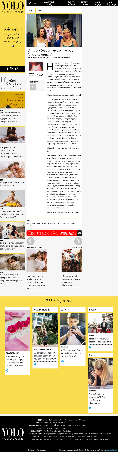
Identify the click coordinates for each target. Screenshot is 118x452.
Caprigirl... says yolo (71, 439)
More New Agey (91, 436)
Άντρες (45, 420)
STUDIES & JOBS (35, 434)
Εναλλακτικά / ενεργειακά (58, 436)
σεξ (38, 223)
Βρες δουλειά (62, 434)
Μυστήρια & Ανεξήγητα (76, 436)
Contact (43, 450)
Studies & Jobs (85, 3)
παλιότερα (31, 226)
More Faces (63, 428)
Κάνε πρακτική (73, 434)
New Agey (98, 3)
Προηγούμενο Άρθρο (34, 247)
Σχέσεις (51, 420)
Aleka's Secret (108, 439)
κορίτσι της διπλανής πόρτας (36, 76)
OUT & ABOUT (36, 431)
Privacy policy (33, 450)
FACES (39, 428)
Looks (37, 3)
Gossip (45, 428)
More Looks (60, 423)
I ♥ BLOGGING (36, 439)
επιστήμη (51, 223)
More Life (82, 420)
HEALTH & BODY (35, 425)
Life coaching (63, 420)
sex (34, 223)
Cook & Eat (53, 431)
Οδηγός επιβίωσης (49, 434)
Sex (39, 11)
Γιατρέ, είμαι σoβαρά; (63, 425)
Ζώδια (45, 436)
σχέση (59, 223)
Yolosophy (84, 439)
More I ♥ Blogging (95, 439)
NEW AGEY (37, 437)
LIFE (39, 420)
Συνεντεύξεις (53, 428)
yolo (29, 223)
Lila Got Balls (48, 439)
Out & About (71, 3)
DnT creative (89, 450)
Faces (61, 3)
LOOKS (38, 423)
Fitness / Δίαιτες (49, 425)
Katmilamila (58, 439)
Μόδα (45, 423)
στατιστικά (71, 223)
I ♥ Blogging (110, 3)
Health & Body (49, 3)
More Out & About (65, 431)
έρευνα (43, 223)
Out (44, 431)
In (48, 431)
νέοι (64, 223)
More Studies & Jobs (107, 434)
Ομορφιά (52, 423)
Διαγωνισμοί (73, 420)
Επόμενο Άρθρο (76, 247)
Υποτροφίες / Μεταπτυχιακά (89, 434)
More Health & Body (79, 425)
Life (30, 3)
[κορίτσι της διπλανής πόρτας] (36, 66)
